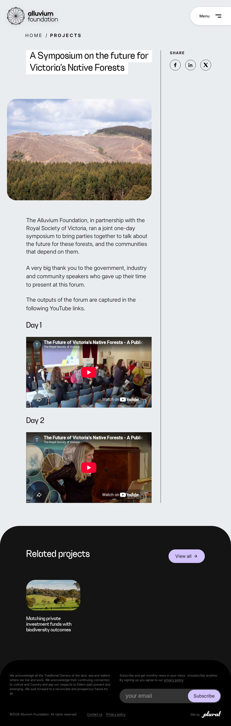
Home (34, 35)
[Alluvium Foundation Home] (32, 16)
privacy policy (173, 680)
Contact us (94, 714)
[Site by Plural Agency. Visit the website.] (211, 714)
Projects (66, 35)
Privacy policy (115, 714)
